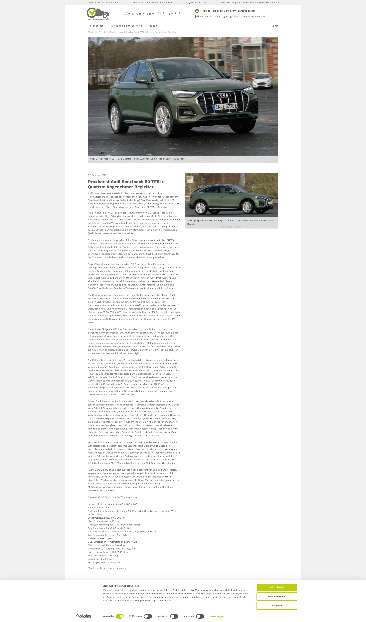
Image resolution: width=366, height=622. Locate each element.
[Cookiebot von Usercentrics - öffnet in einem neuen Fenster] (83, 616)
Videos (152, 25)
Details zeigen (216, 616)
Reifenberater (273, 2)
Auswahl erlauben (277, 596)
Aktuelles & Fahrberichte (126, 25)
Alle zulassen (277, 587)
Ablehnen (277, 605)
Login (274, 26)
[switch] (148, 616)
